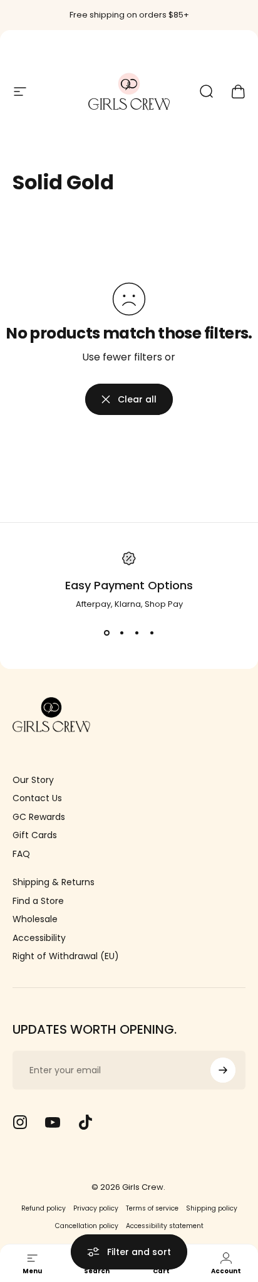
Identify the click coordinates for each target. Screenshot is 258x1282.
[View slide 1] (106, 633)
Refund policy (43, 1208)
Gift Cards (35, 835)
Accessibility (39, 938)
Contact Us (37, 798)
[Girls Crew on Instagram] (20, 1122)
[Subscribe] (222, 1070)
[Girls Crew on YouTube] (52, 1122)
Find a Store (38, 901)
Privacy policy (95, 1208)
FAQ (21, 854)
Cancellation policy (86, 1226)
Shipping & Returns (54, 882)
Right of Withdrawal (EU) (66, 956)
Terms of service (152, 1208)
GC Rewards (39, 817)
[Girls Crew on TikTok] (85, 1122)
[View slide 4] (151, 633)
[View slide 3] (136, 633)
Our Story (33, 780)
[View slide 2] (121, 633)
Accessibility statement (165, 1226)
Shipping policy (211, 1208)
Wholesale (35, 919)
